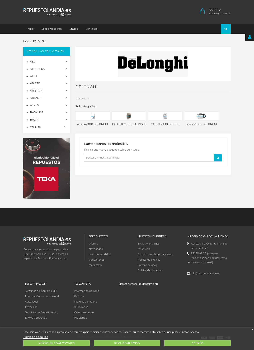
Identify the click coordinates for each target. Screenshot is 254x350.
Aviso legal (144, 249)
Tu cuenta (82, 283)
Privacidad (31, 307)
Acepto (198, 343)
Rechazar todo (127, 343)
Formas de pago (148, 265)
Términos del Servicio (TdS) (41, 291)
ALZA (33, 76)
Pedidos (79, 296)
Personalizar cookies (56, 343)
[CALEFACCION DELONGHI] (129, 116)
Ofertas (93, 243)
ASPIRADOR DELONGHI (92, 124)
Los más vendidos (100, 254)
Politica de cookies (149, 259)
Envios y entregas (148, 243)
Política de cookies (35, 336)
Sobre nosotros (51, 28)
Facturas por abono (85, 301)
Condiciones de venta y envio (155, 254)
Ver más (35, 126)
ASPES (34, 105)
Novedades (96, 249)
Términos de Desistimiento (41, 312)
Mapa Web (95, 265)
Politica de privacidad (150, 270)
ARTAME (36, 97)
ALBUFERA (37, 68)
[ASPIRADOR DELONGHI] (92, 116)
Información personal (87, 291)
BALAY (34, 119)
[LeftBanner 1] (46, 168)
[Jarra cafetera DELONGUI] (201, 116)
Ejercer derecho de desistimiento (139, 283)
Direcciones (81, 307)
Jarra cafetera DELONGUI (201, 124)
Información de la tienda (208, 236)
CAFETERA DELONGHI (165, 124)
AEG (33, 61)
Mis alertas (80, 317)
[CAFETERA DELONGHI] (165, 116)
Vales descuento (84, 312)
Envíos (73, 28)
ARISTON (36, 90)
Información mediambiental (42, 296)
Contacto (92, 28)
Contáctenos (96, 259)
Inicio (30, 28)
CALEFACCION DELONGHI (129, 124)
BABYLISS (36, 112)
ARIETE (35, 83)
